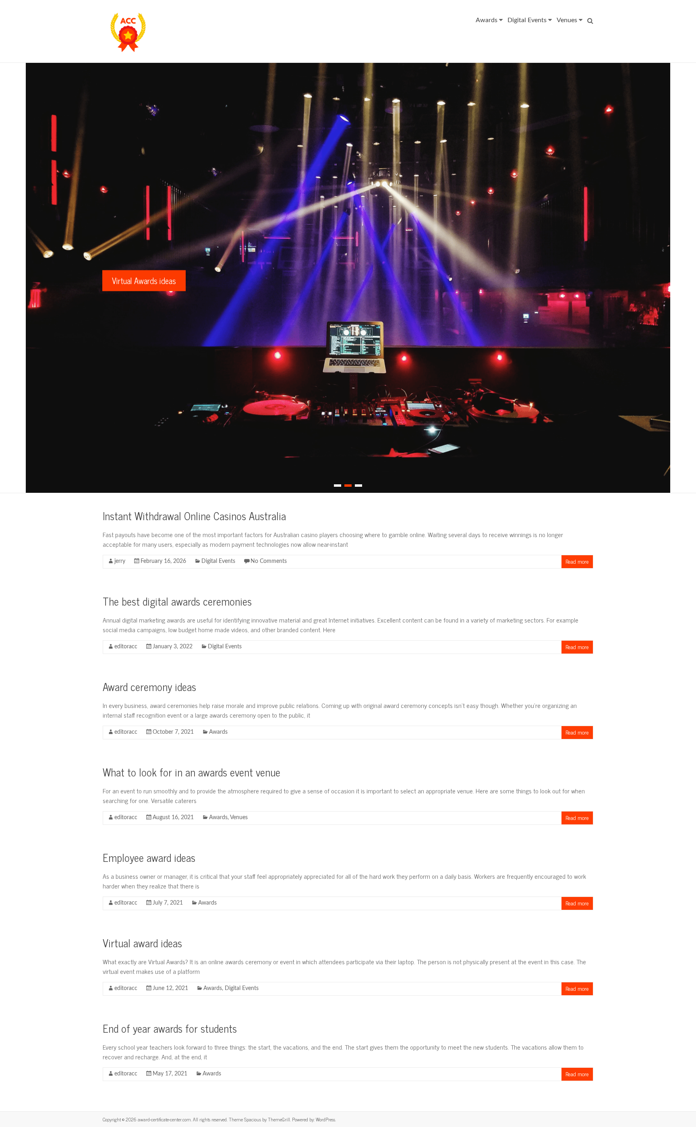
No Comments (269, 561)
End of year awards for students (170, 1028)
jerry (119, 561)
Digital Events (527, 20)
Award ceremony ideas (149, 686)
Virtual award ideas (142, 942)
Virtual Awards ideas (144, 280)
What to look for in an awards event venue (191, 771)
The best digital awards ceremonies (177, 601)
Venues (567, 20)
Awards (486, 20)
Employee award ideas (149, 857)
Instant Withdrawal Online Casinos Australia (194, 515)
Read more (577, 561)
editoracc (125, 647)
